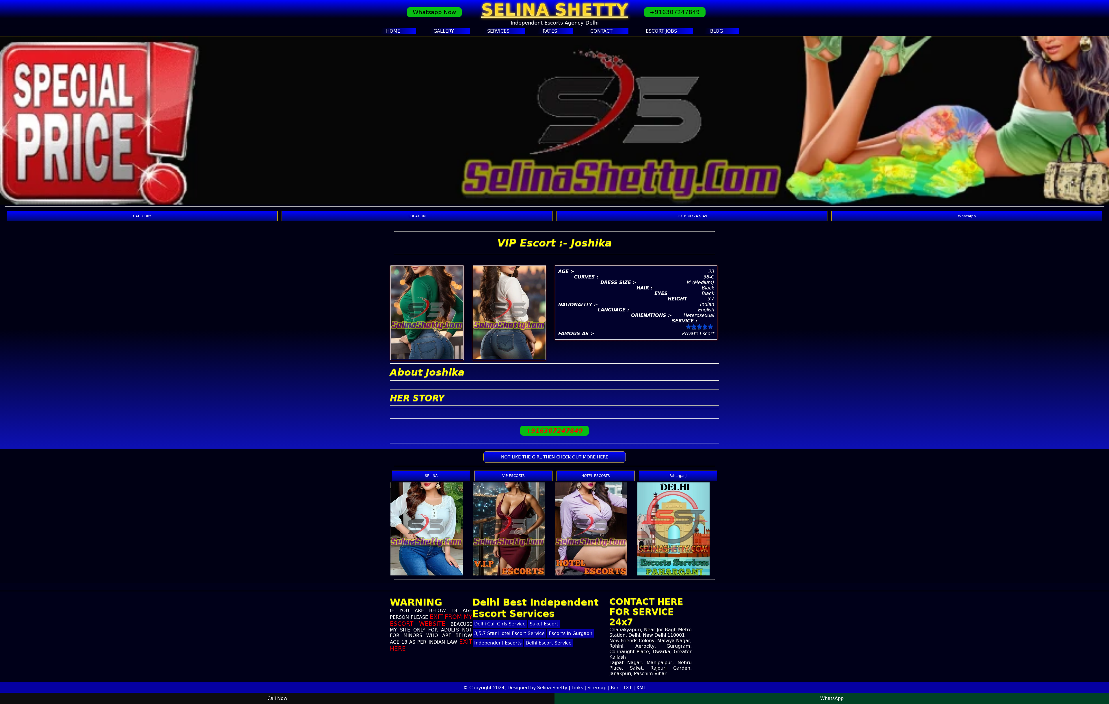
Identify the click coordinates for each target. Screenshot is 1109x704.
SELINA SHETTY (554, 10)
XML (641, 687)
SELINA (431, 476)
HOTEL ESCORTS (595, 476)
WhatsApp (967, 216)
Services (498, 31)
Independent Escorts (498, 643)
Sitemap (596, 687)
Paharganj (677, 476)
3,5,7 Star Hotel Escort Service (509, 633)
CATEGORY (142, 216)
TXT (627, 687)
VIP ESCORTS (513, 476)
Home (393, 31)
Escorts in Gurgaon (570, 633)
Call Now (277, 698)
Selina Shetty (552, 687)
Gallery (443, 31)
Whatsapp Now (434, 12)
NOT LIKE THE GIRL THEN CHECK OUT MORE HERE (554, 457)
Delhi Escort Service (549, 643)
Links (577, 687)
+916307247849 (675, 12)
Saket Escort (544, 624)
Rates (550, 31)
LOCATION (417, 216)
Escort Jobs (661, 31)
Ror (615, 687)
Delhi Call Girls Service (500, 624)
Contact (601, 31)
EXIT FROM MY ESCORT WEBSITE (431, 620)
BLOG (716, 31)
